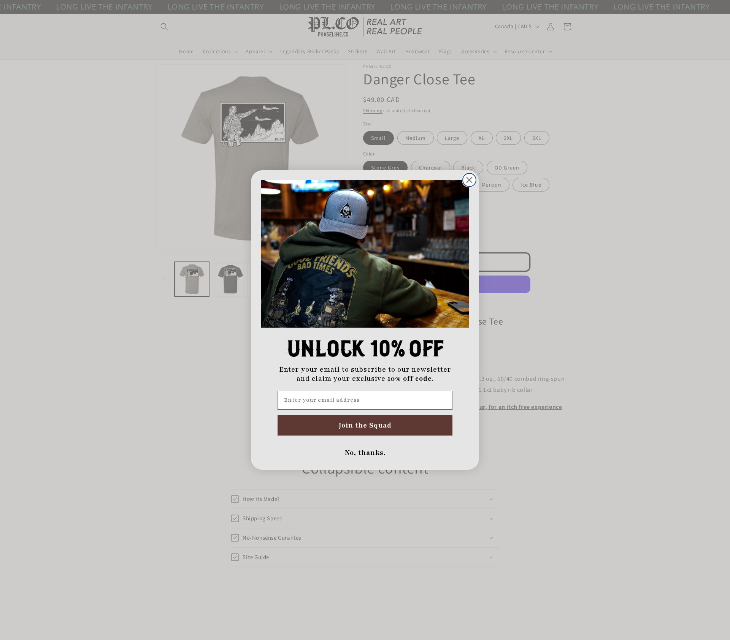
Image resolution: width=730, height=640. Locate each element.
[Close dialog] (469, 180)
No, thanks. (365, 452)
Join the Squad (365, 425)
